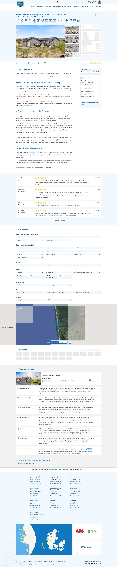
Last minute (85, 6)
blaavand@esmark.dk (35, 505)
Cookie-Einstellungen (50, 564)
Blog (92, 6)
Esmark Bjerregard (85, 81)
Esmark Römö (73, 500)
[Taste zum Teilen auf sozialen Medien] (95, 15)
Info (69, 6)
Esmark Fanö (53, 500)
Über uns (98, 6)
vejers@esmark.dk (74, 493)
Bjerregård (39, 17)
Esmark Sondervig (35, 476)
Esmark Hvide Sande (75, 476)
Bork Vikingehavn (49, 453)
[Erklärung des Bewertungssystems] (21, 17)
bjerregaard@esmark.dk (70, 382)
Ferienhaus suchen (37, 6)
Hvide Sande (79, 399)
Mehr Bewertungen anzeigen (58, 220)
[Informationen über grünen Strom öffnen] (78, 21)
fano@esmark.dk (54, 505)
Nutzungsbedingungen (113, 344)
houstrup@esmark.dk (35, 493)
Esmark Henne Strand (55, 488)
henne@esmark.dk (54, 493)
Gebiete (24, 460)
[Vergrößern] (115, 339)
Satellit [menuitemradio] (113, 306)
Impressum (35, 564)
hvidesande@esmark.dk (75, 481)
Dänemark (48, 6)
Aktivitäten (76, 6)
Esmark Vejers (73, 488)
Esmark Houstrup (34, 488)
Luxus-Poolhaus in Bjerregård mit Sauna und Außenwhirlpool (37, 10)
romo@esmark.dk (74, 505)
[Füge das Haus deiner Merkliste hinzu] (99, 15)
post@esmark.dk (34, 517)
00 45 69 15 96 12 (69, 380)
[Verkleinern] (115, 342)
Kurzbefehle (89, 344)
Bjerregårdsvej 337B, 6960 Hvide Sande (41, 460)
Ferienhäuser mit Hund (59, 6)
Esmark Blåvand (34, 500)
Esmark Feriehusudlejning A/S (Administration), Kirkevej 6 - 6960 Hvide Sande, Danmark (36, 562)
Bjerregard (41, 388)
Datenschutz (41, 564)
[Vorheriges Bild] (18, 41)
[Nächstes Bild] (99, 21)
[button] (58, 324)
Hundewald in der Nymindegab (51, 442)
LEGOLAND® (73, 450)
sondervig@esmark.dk (35, 481)
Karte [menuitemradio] (107, 306)
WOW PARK (89, 450)
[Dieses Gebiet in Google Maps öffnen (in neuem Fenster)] (2, 344)
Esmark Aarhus (34, 512)
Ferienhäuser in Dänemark (28, 463)
